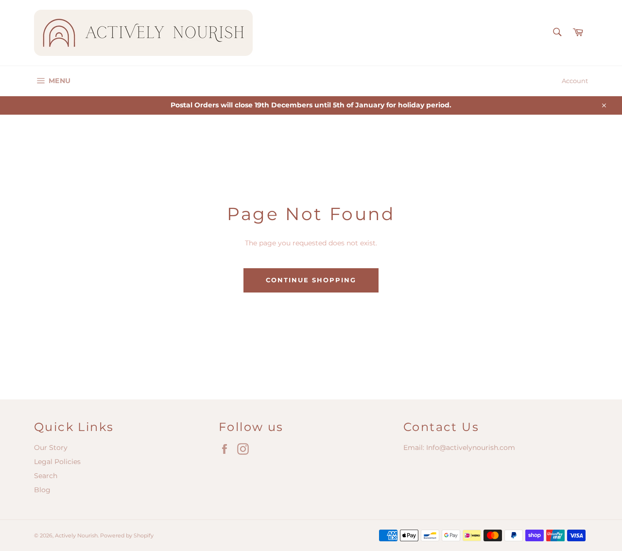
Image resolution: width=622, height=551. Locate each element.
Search (45, 475)
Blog (42, 489)
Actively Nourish (76, 535)
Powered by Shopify (127, 535)
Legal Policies (57, 461)
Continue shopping (311, 280)
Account (575, 81)
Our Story (51, 447)
